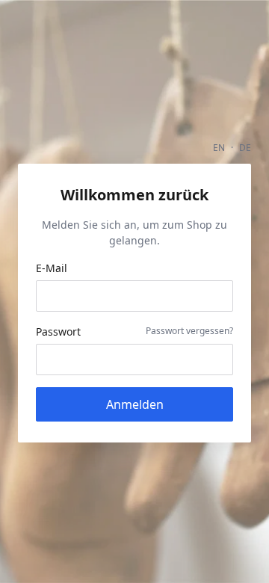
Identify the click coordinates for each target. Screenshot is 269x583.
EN (219, 147)
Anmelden (135, 404)
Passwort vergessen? (189, 330)
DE (245, 147)
